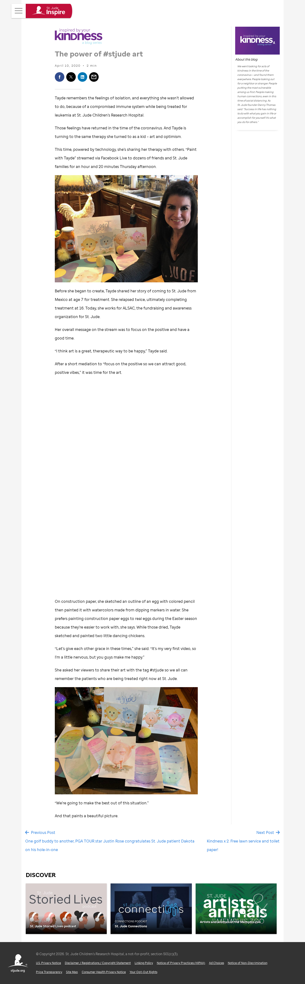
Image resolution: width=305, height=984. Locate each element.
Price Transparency (49, 972)
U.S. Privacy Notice (48, 963)
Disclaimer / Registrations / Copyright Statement (98, 963)
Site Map (72, 972)
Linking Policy (144, 963)
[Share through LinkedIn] (82, 77)
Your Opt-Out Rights (143, 972)
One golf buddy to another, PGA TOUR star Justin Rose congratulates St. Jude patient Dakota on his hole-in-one (109, 845)
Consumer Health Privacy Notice (104, 972)
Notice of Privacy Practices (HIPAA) (181, 963)
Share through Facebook (59, 77)
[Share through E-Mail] (94, 77)
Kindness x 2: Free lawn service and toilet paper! (243, 845)
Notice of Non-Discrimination (247, 963)
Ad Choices (216, 963)
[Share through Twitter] (71, 77)
